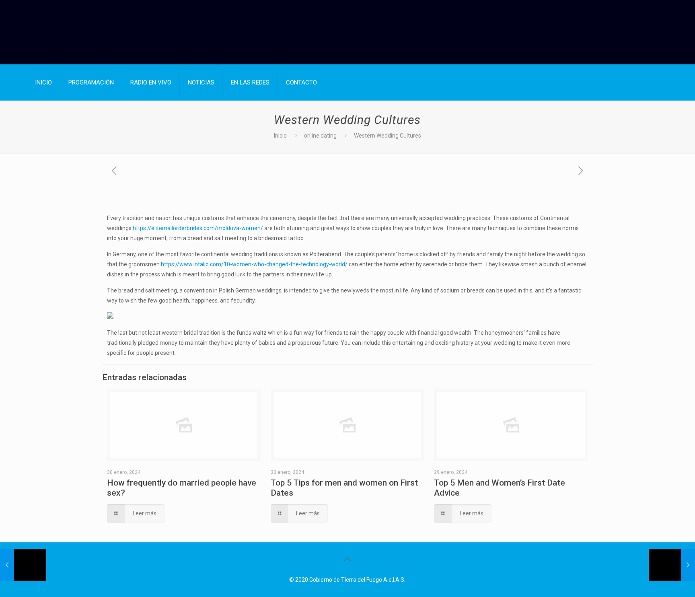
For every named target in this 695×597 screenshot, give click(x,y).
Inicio (280, 135)
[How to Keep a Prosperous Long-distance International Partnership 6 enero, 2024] (23, 565)
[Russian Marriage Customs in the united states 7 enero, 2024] (672, 565)
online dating (320, 135)
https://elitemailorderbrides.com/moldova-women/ (198, 228)
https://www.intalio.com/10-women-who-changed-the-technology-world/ (254, 264)
